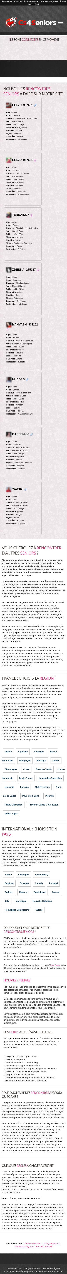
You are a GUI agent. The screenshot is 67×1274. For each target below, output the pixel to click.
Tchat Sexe (54, 965)
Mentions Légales (51, 1268)
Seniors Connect (44, 1246)
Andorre (9, 892)
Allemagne (23, 874)
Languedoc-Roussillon (50, 778)
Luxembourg (41, 874)
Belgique (9, 883)
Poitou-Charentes (14, 805)
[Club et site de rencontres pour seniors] (31, 22)
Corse (26, 769)
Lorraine (24, 787)
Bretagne (41, 760)
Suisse (39, 910)
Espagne (24, 883)
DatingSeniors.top (51, 1243)
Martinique (21, 901)
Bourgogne (25, 760)
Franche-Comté (44, 769)
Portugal (53, 883)
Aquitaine (23, 751)
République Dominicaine (17, 910)
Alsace (8, 751)
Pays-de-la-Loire (30, 796)
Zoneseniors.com (32, 1243)
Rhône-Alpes (11, 813)
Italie (7, 901)
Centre (56, 760)
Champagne (11, 769)
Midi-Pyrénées (42, 787)
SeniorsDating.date (24, 1246)
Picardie (49, 796)
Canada (39, 883)
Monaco (23, 892)
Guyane (56, 892)
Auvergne (39, 751)
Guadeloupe (40, 892)
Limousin (9, 787)
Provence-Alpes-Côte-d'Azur (43, 805)
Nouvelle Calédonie (42, 901)
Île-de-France (26, 778)
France (8, 874)
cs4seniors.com (14, 1268)
